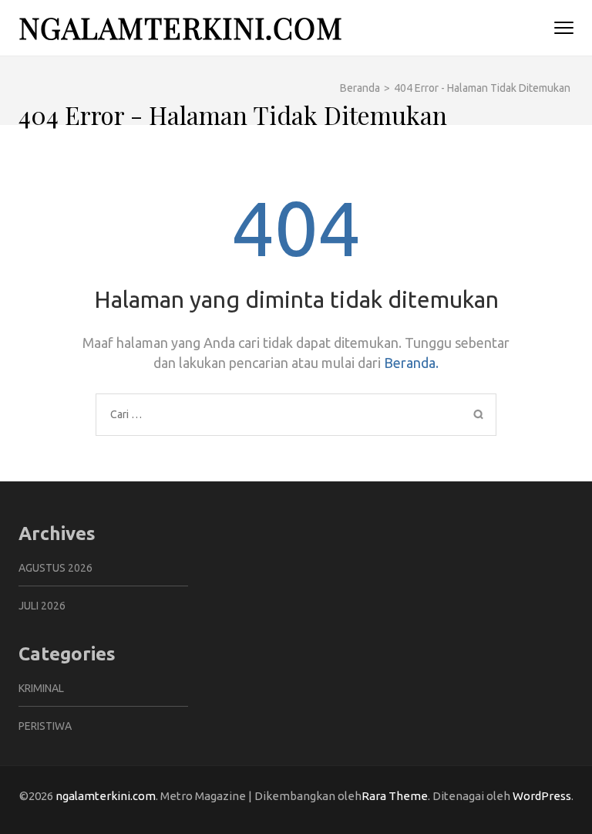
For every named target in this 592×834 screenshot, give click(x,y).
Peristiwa (45, 726)
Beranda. (411, 362)
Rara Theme (395, 795)
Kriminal (41, 688)
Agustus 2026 (55, 568)
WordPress (542, 795)
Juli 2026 (42, 605)
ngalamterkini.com (180, 27)
